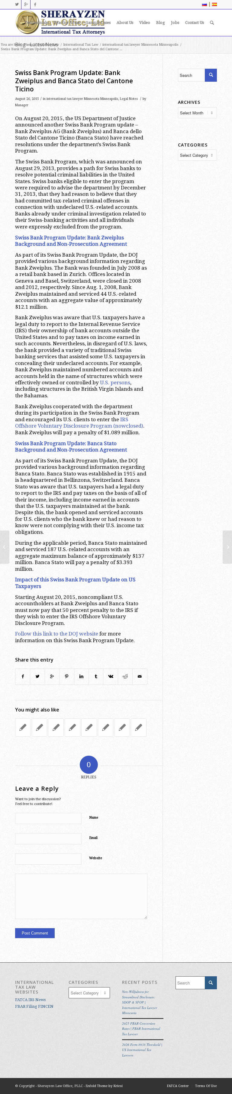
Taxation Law (48, 45)
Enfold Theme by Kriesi (104, 1086)
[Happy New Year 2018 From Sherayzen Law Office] (39, 727)
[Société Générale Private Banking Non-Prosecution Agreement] (89, 727)
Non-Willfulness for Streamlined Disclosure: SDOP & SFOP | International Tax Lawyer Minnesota (139, 1002)
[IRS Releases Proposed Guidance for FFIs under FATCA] (122, 727)
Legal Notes (129, 99)
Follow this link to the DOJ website (56, 634)
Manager (21, 105)
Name (93, 818)
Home (28, 45)
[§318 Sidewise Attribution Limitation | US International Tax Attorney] (72, 727)
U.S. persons (115, 382)
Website (95, 858)
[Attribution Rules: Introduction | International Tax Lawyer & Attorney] (56, 727)
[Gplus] (25, 4)
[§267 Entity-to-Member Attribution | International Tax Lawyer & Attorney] (23, 727)
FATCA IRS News (30, 999)
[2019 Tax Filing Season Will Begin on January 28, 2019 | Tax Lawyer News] (106, 727)
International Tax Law (80, 45)
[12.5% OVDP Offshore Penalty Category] (139, 727)
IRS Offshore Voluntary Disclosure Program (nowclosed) (79, 422)
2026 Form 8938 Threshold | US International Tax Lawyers (142, 1049)
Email (93, 838)
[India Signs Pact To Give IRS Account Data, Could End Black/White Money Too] (4, 547)
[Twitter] (16, 4)
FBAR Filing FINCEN (34, 1006)
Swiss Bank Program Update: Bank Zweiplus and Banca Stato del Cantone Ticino (74, 81)
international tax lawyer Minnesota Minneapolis (140, 45)
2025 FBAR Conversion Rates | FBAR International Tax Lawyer (141, 1028)
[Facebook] (35, 4)
